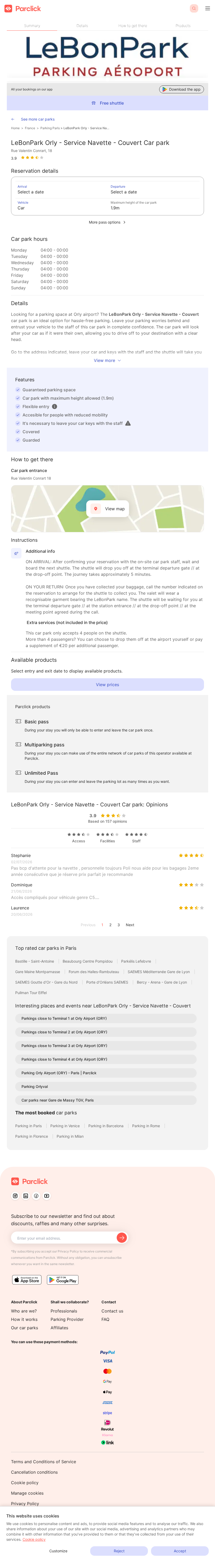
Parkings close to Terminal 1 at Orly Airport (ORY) (64, 1018)
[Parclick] (22, 8)
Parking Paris (50, 128)
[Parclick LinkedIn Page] (26, 1196)
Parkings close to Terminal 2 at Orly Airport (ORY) (64, 1032)
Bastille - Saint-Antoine (35, 961)
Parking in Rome (146, 1126)
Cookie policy (25, 1482)
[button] (54, 406)
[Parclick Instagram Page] (15, 1196)
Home (15, 128)
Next (130, 925)
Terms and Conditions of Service (43, 1461)
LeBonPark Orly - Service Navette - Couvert (86, 128)
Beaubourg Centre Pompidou (88, 961)
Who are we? (24, 1311)
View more (104, 360)
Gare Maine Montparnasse (38, 971)
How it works (24, 1319)
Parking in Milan (70, 1136)
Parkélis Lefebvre (136, 961)
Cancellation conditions (34, 1472)
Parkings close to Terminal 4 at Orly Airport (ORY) (64, 1059)
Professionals (64, 1311)
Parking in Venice (65, 1126)
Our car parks (24, 1327)
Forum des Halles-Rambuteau (94, 971)
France (30, 128)
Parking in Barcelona (106, 1126)
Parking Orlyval (35, 1086)
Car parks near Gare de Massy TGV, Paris (58, 1100)
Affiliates (59, 1327)
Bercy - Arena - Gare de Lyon (162, 982)
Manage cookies (27, 1493)
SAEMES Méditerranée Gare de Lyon (159, 971)
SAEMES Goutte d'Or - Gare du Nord (47, 982)
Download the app (185, 89)
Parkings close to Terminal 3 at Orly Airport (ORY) (64, 1045)
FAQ (105, 1319)
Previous (88, 925)
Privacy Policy (25, 1503)
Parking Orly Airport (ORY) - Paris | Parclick (59, 1073)
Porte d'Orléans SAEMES (107, 982)
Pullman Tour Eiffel (31, 992)
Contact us (112, 1311)
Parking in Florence (32, 1136)
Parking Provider (67, 1319)
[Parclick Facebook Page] (36, 1196)
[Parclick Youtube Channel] (46, 1196)
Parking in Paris (29, 1126)
